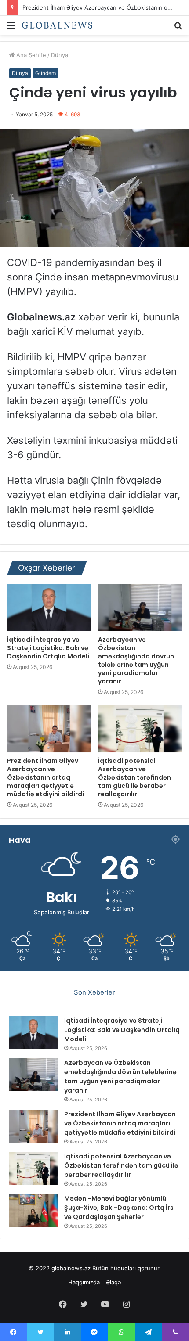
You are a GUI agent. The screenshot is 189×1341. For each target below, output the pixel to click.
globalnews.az (71, 1268)
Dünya (59, 54)
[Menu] (11, 28)
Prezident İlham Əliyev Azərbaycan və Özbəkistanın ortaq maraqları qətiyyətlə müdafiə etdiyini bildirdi (45, 777)
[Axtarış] (178, 28)
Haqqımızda (84, 1282)
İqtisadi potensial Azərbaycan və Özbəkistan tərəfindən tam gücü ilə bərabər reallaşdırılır (134, 777)
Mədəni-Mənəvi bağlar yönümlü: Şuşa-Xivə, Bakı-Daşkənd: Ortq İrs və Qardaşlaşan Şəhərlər (119, 1207)
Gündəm (45, 73)
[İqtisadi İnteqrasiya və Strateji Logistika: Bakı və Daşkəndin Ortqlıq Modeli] (49, 607)
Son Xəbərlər (94, 992)
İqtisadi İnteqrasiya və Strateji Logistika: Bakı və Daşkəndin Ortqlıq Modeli (48, 648)
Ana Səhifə (30, 54)
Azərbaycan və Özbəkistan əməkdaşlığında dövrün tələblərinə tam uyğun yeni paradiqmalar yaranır (136, 660)
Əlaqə (113, 1282)
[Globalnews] (57, 25)
